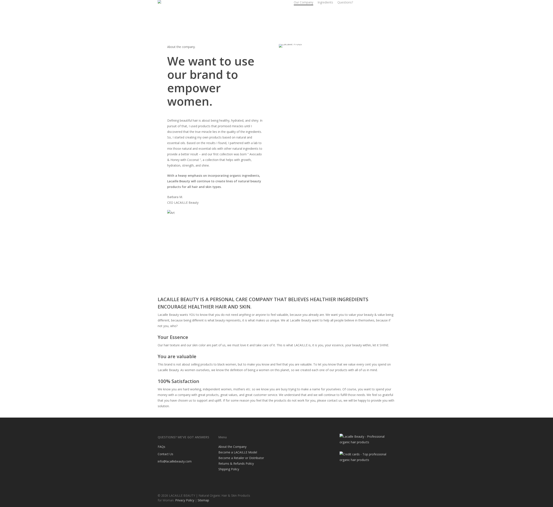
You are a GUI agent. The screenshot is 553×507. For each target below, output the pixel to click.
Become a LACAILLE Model (237, 452)
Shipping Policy (228, 469)
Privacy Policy (184, 500)
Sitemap (203, 500)
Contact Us (165, 454)
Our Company (303, 2)
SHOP (255, 2)
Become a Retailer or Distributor (241, 458)
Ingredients (325, 2)
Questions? (345, 2)
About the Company (232, 447)
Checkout (278, 2)
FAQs (161, 447)
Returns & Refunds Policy (236, 463)
